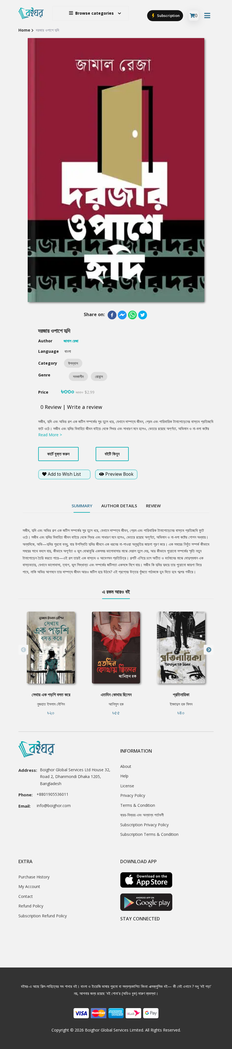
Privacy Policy (132, 795)
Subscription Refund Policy (42, 915)
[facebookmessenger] (122, 314)
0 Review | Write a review (71, 407)
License (127, 785)
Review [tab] (153, 505)
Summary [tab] (82, 505)
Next (209, 650)
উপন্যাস (73, 363)
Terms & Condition (137, 805)
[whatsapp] (132, 314)
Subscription (168, 15)
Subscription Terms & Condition (149, 834)
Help (124, 776)
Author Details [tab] (119, 505)
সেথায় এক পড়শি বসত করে (51, 694)
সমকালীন (78, 376)
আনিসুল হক (116, 704)
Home (24, 30)
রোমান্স (99, 376)
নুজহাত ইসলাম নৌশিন (51, 704)
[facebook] (112, 314)
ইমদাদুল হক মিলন (181, 704)
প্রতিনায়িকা (181, 694)
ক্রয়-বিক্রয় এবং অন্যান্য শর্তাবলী (142, 814)
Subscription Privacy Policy (144, 824)
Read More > (50, 434)
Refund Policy (30, 906)
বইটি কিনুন (112, 454)
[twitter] (142, 314)
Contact (25, 896)
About (125, 766)
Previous (23, 650)
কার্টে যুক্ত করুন (58, 454)
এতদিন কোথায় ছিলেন (116, 694)
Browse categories (94, 13)
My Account (29, 886)
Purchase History (34, 877)
